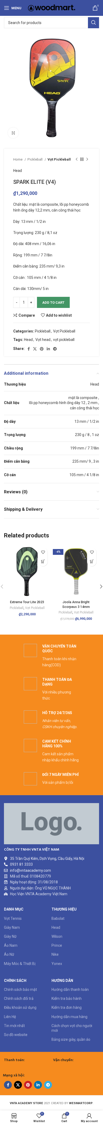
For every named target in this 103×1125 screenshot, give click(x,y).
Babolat (58, 918)
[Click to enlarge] (13, 133)
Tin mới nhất (14, 1026)
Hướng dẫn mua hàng (69, 1017)
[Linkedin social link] (48, 348)
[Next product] (87, 159)
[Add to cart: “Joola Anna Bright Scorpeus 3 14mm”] (91, 561)
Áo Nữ (9, 954)
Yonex (57, 964)
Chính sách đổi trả (19, 998)
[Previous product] (76, 159)
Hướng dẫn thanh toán (70, 989)
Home (18, 159)
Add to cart (53, 302)
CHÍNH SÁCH (15, 980)
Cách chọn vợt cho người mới (72, 1028)
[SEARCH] (93, 22)
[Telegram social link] (55, 348)
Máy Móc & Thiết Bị (19, 964)
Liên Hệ (10, 1017)
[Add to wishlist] (43, 552)
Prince (57, 945)
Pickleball (35, 159)
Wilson (57, 936)
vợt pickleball (63, 340)
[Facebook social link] (28, 348)
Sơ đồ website (15, 1035)
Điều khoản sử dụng (20, 1007)
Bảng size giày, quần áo (71, 1039)
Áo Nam (10, 945)
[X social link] (34, 348)
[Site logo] (51, 8)
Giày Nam (12, 927)
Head (17, 170)
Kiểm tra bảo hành (67, 998)
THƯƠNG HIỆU (64, 909)
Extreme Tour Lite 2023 (27, 602)
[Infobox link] (51, 656)
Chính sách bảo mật (20, 989)
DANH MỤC (14, 909)
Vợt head (42, 340)
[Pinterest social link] (41, 348)
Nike (55, 954)
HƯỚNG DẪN (62, 980)
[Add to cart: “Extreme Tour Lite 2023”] (43, 561)
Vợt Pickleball (59, 159)
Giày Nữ (10, 936)
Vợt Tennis (13, 918)
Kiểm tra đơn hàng (67, 1007)
